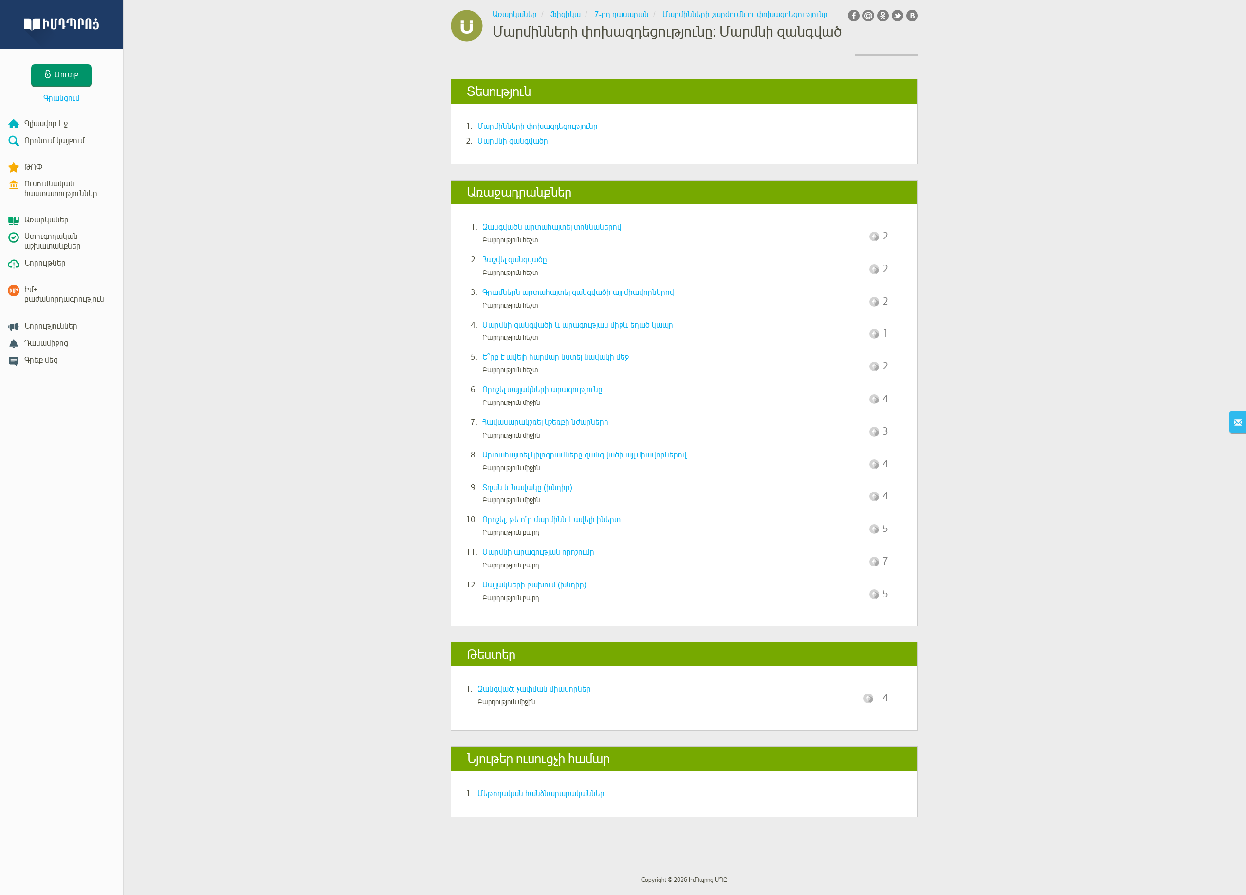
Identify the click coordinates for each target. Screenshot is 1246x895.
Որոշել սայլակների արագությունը (542, 390)
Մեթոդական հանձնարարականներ (541, 794)
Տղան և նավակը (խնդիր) (527, 488)
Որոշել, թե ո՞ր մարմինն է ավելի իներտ (551, 520)
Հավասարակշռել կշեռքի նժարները (545, 422)
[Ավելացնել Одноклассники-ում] (883, 15)
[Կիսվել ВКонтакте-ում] (912, 15)
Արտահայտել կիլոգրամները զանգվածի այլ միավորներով (584, 455)
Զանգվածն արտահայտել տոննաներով (552, 227)
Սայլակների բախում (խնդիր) (534, 585)
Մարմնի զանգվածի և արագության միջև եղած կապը (577, 325)
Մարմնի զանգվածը (512, 141)
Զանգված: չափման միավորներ (534, 689)
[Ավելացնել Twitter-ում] (897, 15)
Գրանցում (61, 98)
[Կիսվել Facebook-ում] (854, 15)
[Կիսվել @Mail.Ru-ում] (868, 15)
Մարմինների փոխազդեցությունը (537, 126)
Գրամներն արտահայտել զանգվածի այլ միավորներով (578, 292)
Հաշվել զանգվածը (514, 260)
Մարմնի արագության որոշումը (538, 552)
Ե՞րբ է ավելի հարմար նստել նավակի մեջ (555, 357)
